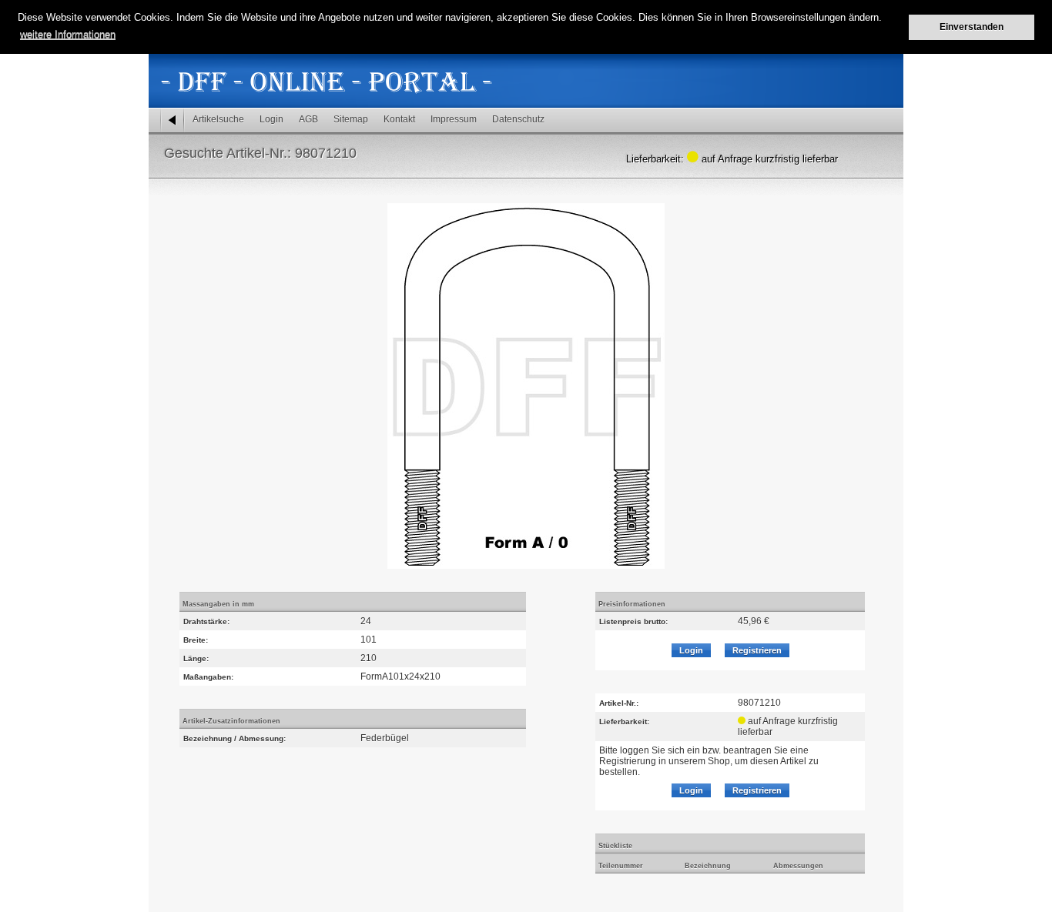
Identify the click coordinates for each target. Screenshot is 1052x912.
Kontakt (399, 119)
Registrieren (757, 650)
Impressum (454, 119)
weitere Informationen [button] (68, 34)
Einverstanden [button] (971, 27)
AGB (308, 119)
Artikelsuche (218, 119)
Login (271, 119)
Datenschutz (518, 119)
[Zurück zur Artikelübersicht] (172, 121)
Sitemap (350, 119)
